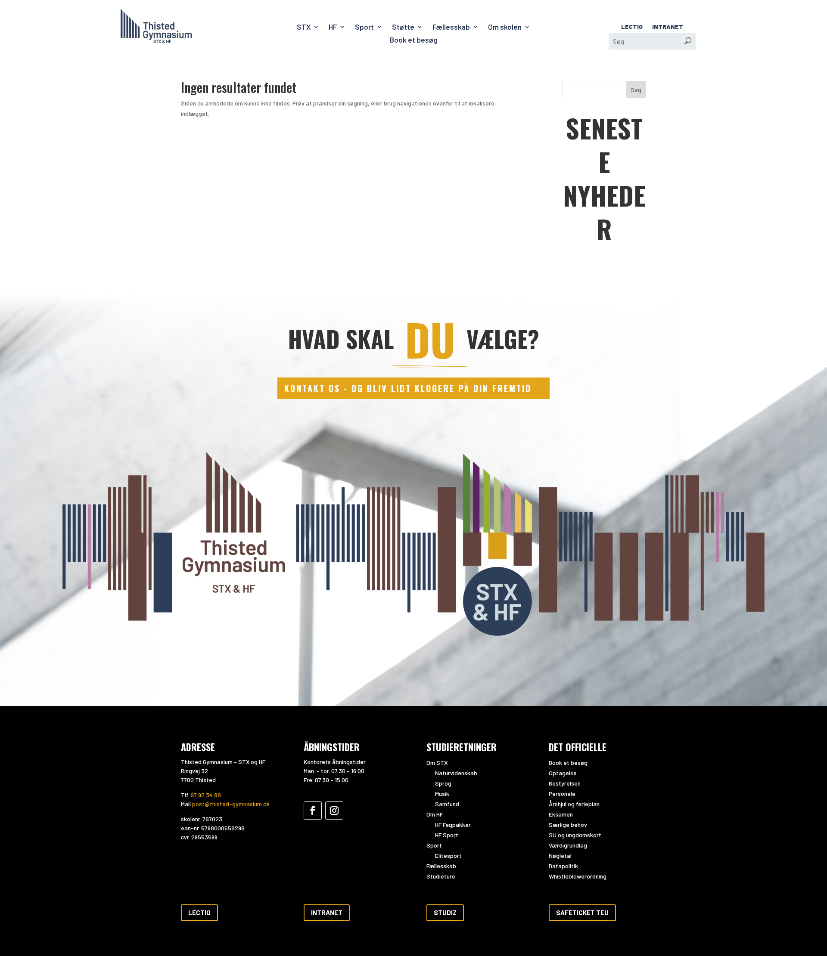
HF (333, 27)
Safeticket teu (582, 912)
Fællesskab (451, 27)
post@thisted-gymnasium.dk (231, 803)
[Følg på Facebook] (313, 810)
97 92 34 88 (206, 794)
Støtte (403, 27)
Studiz (445, 912)
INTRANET (667, 27)
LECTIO (632, 27)
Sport (364, 27)
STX (304, 27)
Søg (636, 89)
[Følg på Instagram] (334, 810)
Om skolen (505, 27)
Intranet (326, 912)
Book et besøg (414, 40)
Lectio (199, 912)
